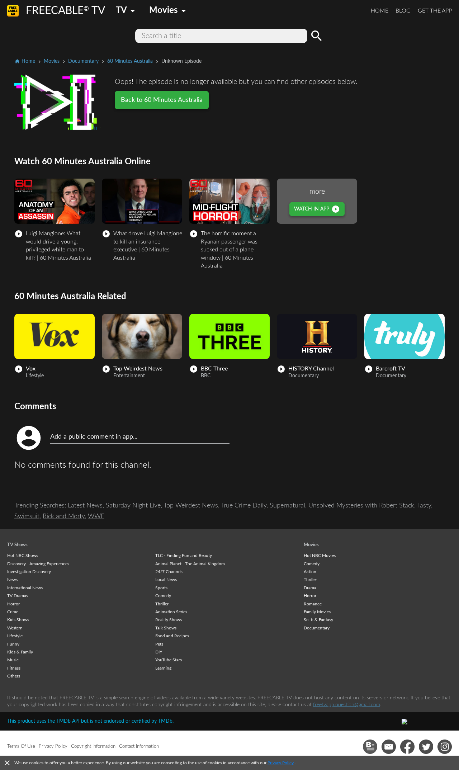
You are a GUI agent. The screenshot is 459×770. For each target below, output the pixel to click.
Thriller (162, 604)
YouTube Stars (168, 660)
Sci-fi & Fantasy (318, 620)
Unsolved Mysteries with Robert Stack (361, 505)
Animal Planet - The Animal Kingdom (190, 564)
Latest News (85, 505)
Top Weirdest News (191, 505)
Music (13, 660)
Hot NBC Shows (22, 555)
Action (310, 572)
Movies (311, 545)
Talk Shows (165, 628)
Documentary (317, 628)
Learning (163, 668)
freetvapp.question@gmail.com (346, 704)
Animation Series (171, 612)
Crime (12, 612)
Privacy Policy (281, 763)
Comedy (163, 596)
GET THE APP (435, 11)
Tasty (424, 505)
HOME (379, 11)
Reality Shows (168, 620)
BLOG (403, 11)
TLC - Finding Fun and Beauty (183, 555)
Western (15, 628)
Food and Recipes (172, 636)
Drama (310, 588)
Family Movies (317, 612)
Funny (13, 644)
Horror (13, 604)
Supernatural (287, 505)
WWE (96, 516)
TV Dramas (17, 596)
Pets (159, 644)
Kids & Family (20, 652)
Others (13, 676)
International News (25, 588)
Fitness (13, 668)
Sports (161, 588)
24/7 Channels (169, 572)
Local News (166, 579)
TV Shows (17, 545)
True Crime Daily (243, 505)
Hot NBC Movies (320, 555)
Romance (313, 604)
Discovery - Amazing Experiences (38, 564)
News (12, 579)
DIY (158, 652)
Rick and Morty (64, 516)
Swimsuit (26, 516)
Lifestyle (15, 636)
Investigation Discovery (29, 572)
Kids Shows (18, 620)
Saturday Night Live (133, 505)
